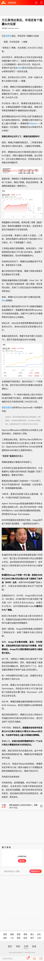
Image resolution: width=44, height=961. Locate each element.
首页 (10, 946)
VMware (32, 123)
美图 (18, 934)
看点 (32, 934)
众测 (39, 937)
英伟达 (8, 35)
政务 (39, 934)
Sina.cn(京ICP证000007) (16, 952)
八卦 (12, 937)
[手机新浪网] (3, 2)
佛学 (32, 937)
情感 (18, 937)
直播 (12, 934)
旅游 (25, 937)
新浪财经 (12, 2)
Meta (4, 300)
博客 (25, 934)
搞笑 (5, 937)
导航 (18, 946)
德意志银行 (6, 407)
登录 (34, 946)
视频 (5, 934)
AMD (20, 67)
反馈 (26, 946)
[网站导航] (41, 2)
